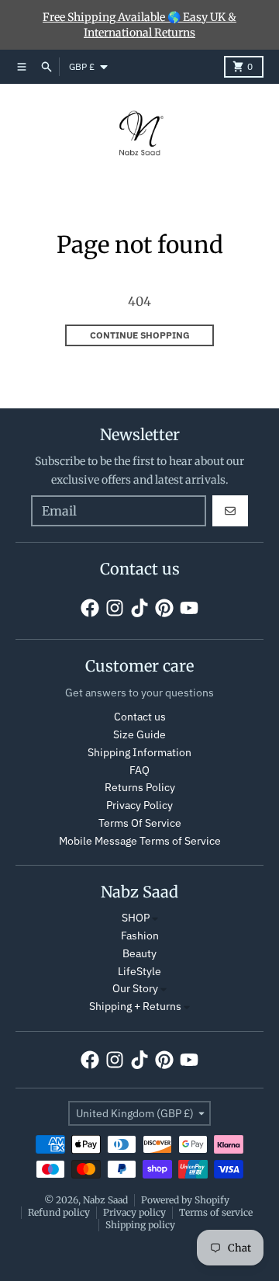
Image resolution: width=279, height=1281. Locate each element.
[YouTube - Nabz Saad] (189, 608)
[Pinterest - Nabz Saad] (164, 608)
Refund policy (59, 1212)
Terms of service (216, 1212)
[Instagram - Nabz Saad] (114, 608)
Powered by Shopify (185, 1200)
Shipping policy (140, 1225)
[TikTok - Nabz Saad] (139, 608)
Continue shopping (140, 335)
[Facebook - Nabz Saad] (90, 608)
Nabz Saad (105, 1200)
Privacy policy (134, 1212)
